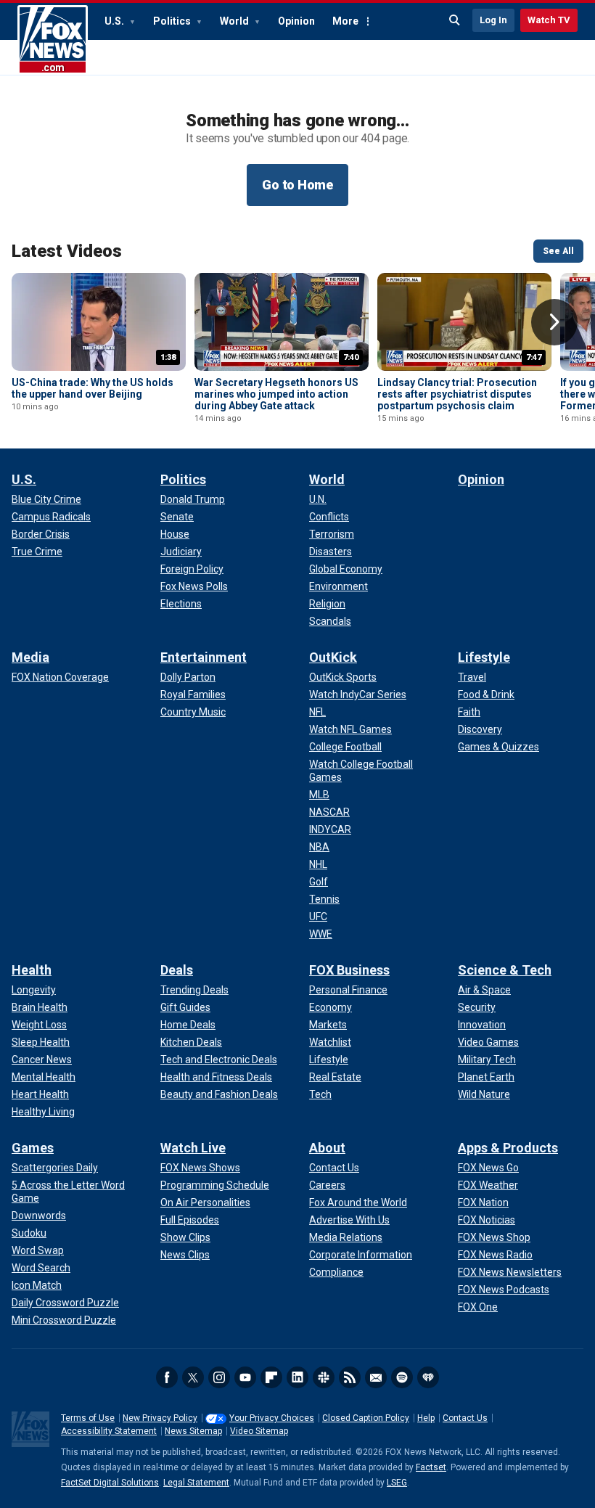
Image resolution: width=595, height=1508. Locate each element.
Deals (176, 970)
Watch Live (193, 1147)
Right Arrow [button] (554, 322)
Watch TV (549, 20)
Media (30, 657)
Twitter (193, 1377)
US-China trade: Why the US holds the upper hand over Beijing (92, 388)
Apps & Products (508, 1147)
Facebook (167, 1377)
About (327, 1147)
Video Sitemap (259, 1431)
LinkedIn (297, 1377)
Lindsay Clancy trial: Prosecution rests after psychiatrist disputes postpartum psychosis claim (457, 394)
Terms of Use (88, 1418)
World (235, 21)
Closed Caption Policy (365, 1418)
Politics (173, 21)
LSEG (397, 1483)
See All (558, 251)
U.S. (115, 21)
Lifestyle (484, 657)
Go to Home (297, 184)
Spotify (402, 1377)
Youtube (245, 1377)
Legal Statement (196, 1483)
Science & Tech (504, 970)
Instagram (219, 1377)
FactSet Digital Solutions (110, 1483)
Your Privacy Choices (271, 1418)
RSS (350, 1377)
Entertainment (203, 657)
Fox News (52, 40)
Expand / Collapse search (454, 20)
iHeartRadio (428, 1377)
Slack (324, 1377)
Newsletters (376, 1377)
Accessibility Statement (109, 1431)
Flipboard (271, 1377)
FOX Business (349, 970)
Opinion (296, 21)
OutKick (333, 657)
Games (33, 1147)
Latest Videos (67, 251)
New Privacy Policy (160, 1418)
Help (426, 1418)
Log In (493, 20)
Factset (431, 1467)
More (345, 21)
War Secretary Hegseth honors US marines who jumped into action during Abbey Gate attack (276, 394)
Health (32, 970)
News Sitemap (193, 1431)
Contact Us (465, 1418)
